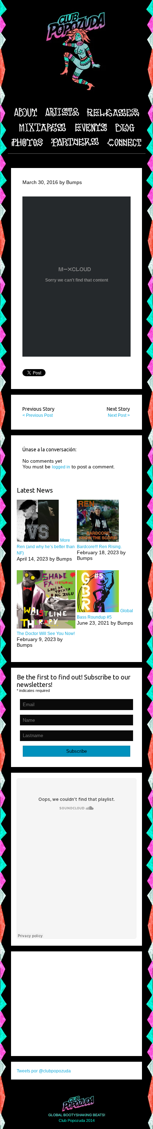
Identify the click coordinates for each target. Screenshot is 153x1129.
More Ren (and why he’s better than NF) (46, 547)
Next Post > (119, 415)
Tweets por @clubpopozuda (44, 1070)
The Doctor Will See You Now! (46, 633)
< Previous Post (37, 415)
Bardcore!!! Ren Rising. (99, 546)
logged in (61, 466)
